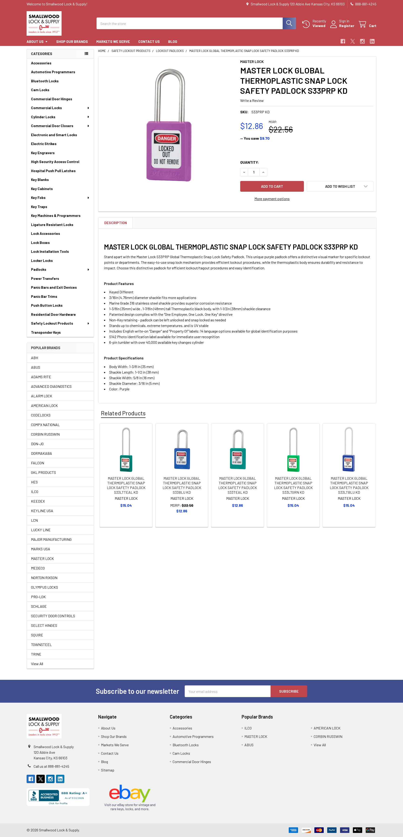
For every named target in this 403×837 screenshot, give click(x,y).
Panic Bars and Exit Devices (54, 287)
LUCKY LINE (41, 530)
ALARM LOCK (41, 396)
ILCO (34, 491)
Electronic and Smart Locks (54, 135)
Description (115, 223)
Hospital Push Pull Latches (53, 171)
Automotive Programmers (53, 72)
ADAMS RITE (41, 377)
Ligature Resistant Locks (52, 224)
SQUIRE (37, 635)
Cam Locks (40, 90)
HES (34, 482)
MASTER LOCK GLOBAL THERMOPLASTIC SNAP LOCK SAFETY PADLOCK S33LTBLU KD (349, 485)
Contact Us (149, 41)
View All (37, 663)
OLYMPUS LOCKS (44, 587)
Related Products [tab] (123, 413)
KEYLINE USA (42, 510)
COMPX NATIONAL (45, 424)
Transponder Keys (46, 332)
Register (346, 25)
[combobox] (196, 23)
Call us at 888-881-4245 (51, 766)
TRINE (36, 654)
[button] (340, 186)
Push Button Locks (47, 305)
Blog (172, 41)
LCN (34, 520)
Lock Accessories (45, 233)
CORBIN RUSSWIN (45, 434)
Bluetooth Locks (45, 81)
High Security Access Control (55, 162)
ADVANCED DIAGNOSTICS (51, 386)
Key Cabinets (42, 189)
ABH (34, 357)
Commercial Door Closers (52, 126)
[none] (168, 126)
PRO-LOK (38, 596)
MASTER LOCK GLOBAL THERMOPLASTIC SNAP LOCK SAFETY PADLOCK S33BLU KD (182, 485)
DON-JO (37, 443)
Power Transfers (45, 278)
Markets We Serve (113, 41)
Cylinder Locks (43, 117)
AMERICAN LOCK (44, 405)
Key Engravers (43, 153)
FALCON (37, 463)
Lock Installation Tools (50, 251)
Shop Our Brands (72, 41)
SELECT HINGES (44, 625)
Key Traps (39, 207)
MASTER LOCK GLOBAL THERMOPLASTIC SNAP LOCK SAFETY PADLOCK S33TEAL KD (237, 485)
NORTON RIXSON (44, 577)
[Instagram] (362, 41)
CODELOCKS (41, 415)
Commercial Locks (46, 108)
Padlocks (38, 269)
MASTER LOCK (42, 558)
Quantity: (249, 162)
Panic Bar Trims (44, 296)
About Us (35, 41)
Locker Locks (42, 260)
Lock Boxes (40, 242)
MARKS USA (40, 549)
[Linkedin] (372, 41)
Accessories (41, 63)
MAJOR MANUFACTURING (51, 539)
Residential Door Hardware (53, 314)
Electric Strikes (43, 144)
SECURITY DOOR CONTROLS (53, 616)
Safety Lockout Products (52, 323)
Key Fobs (38, 197)
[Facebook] (343, 41)
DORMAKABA (41, 453)
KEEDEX (38, 501)
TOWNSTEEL (41, 644)
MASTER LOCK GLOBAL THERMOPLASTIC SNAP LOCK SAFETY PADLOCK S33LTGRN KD (293, 485)
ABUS (35, 367)
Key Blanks (40, 179)
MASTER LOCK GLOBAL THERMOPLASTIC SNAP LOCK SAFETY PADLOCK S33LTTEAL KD (126, 485)
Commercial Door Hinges (51, 99)
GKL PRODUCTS (43, 472)
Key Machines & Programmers (55, 215)
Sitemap (107, 770)
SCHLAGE (39, 606)
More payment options (272, 198)
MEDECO (38, 568)
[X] (352, 41)
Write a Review (252, 100)
